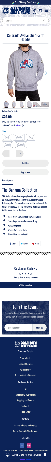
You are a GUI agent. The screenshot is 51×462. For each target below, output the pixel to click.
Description (7, 180)
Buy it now (25, 172)
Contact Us (25, 406)
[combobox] (21, 20)
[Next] (46, 73)
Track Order (25, 411)
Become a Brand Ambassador (25, 425)
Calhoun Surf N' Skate (10, 111)
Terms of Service (26, 364)
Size (4, 131)
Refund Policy (25, 369)
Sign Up (39, 327)
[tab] (9, 181)
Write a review (25, 285)
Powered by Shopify (40, 450)
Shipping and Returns (25, 400)
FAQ (25, 389)
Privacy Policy (25, 358)
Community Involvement (26, 394)
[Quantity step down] (5, 153)
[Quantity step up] (20, 153)
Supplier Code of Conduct (25, 375)
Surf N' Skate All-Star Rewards (25, 431)
